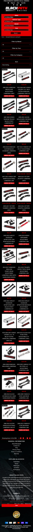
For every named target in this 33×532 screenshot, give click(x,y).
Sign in (13, 3)
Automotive (16, 461)
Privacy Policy (16, 449)
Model (16, 24)
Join (18, 3)
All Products (16, 469)
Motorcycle (16, 465)
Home (3, 37)
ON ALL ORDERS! (16, 1)
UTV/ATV (16, 467)
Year (16, 28)
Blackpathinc (18, 525)
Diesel (16, 463)
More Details (9, 96)
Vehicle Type (16, 19)
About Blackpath (16, 443)
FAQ (16, 447)
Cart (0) (23, 3)
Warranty (16, 453)
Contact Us (16, 445)
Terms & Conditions (16, 451)
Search (16, 33)
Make (16, 15)
